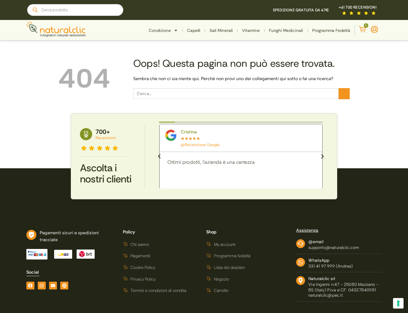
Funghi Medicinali (286, 30)
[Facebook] (30, 286)
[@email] (300, 243)
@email (315, 242)
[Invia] (344, 93)
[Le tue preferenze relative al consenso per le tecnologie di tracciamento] (398, 303)
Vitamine (251, 30)
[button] (159, 156)
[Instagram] (42, 286)
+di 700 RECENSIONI (357, 7)
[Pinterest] (64, 286)
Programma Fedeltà (331, 30)
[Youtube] (53, 286)
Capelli (193, 30)
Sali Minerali (221, 30)
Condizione (160, 30)
